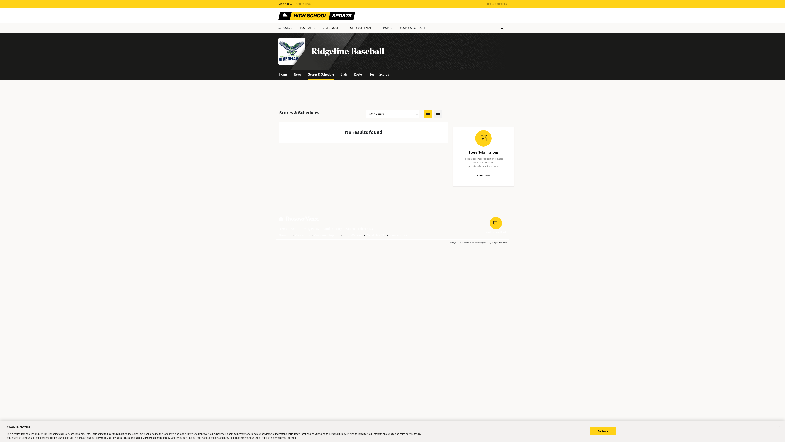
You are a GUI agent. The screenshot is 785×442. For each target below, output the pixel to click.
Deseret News (285, 4)
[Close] (778, 427)
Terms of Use (287, 229)
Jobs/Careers (353, 235)
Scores (412, 28)
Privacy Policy (310, 229)
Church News (303, 4)
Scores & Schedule (321, 74)
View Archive (398, 235)
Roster (358, 74)
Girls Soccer (331, 28)
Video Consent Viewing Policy (153, 438)
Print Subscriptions (496, 4)
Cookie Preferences (359, 229)
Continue (603, 431)
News (298, 74)
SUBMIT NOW (483, 175)
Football (306, 28)
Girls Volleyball (361, 28)
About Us (284, 235)
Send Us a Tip (376, 235)
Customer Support (327, 235)
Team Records (379, 74)
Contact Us (302, 235)
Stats (344, 74)
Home (283, 74)
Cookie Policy (332, 229)
